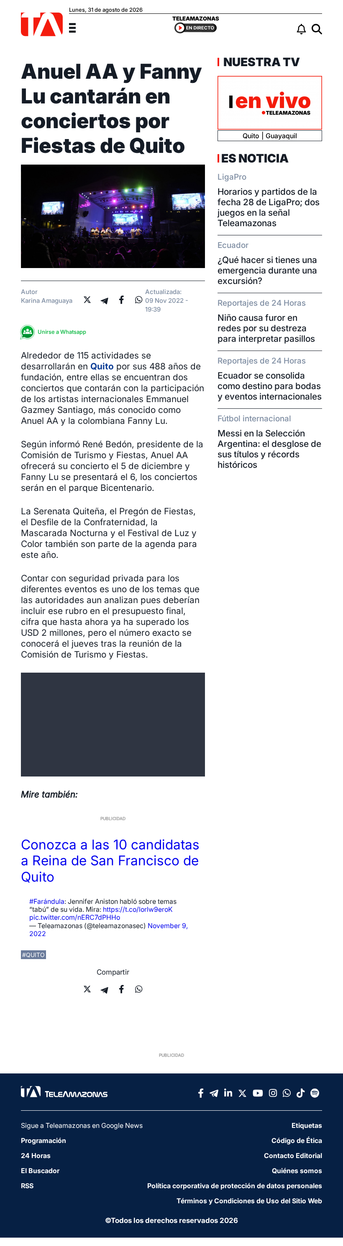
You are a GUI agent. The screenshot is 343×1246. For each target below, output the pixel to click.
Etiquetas (307, 1125)
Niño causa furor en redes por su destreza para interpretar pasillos (266, 328)
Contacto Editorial (293, 1155)
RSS (27, 1186)
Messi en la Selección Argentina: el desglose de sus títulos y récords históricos (269, 449)
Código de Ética (296, 1140)
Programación (43, 1140)
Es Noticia (255, 158)
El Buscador (40, 1170)
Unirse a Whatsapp (62, 331)
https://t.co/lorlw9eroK (138, 909)
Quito (102, 366)
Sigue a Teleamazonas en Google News (82, 1125)
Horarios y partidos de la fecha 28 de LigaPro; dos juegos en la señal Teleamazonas (269, 207)
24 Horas (36, 1155)
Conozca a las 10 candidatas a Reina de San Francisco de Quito (110, 860)
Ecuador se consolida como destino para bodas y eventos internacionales (270, 386)
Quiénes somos (297, 1170)
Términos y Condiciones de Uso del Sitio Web (249, 1201)
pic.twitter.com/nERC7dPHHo (74, 917)
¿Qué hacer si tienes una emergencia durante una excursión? (267, 270)
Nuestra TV (260, 62)
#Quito (33, 954)
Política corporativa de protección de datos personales (234, 1186)
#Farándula (46, 901)
